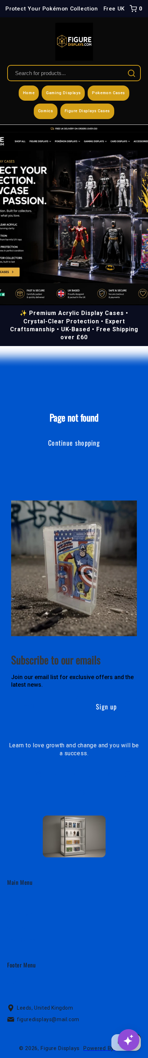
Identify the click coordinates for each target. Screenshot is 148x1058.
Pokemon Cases (108, 93)
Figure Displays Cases (87, 111)
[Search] (131, 73)
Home (28, 93)
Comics (45, 111)
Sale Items (22, 940)
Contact (17, 926)
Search (16, 982)
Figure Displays (60, 1048)
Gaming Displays (63, 93)
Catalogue (20, 913)
